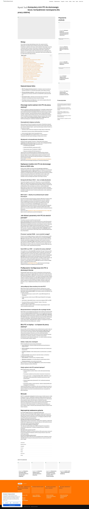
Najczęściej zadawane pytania (28, 81)
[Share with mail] (16, 34)
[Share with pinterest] (16, 22)
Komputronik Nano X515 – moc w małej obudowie (31, 65)
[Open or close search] (85, 1)
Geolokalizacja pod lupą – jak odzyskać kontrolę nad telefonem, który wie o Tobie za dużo (64, 108)
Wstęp (24, 56)
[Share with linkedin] (16, 29)
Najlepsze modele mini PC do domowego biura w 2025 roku (33, 63)
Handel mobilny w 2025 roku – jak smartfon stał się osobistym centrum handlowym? (63, 112)
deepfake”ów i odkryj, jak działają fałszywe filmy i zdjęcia (39, 210)
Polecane (20, 483)
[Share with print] (16, 36)
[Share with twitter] (16, 20)
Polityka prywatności (34, 506)
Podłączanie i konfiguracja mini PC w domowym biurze (32, 72)
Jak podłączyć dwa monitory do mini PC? (30, 73)
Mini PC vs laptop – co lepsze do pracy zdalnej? (31, 76)
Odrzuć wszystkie (15, 502)
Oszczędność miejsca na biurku (28, 61)
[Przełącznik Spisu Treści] (50, 55)
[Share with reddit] (16, 27)
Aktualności (23, 442)
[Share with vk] (16, 31)
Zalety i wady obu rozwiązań (28, 77)
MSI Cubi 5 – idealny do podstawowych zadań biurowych (33, 66)
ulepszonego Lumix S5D (32, 262)
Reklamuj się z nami (27, 506)
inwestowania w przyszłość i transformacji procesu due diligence (38, 159)
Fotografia (22, 446)
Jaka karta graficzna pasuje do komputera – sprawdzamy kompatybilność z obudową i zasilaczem (64, 105)
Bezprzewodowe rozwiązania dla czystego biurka (31, 74)
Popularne (25, 483)
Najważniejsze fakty (26, 58)
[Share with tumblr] (16, 24)
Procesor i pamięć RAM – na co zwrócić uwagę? (31, 69)
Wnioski (24, 80)
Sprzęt (22, 455)
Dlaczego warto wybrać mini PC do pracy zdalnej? (32, 59)
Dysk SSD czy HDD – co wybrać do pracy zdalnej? (31, 70)
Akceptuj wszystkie (12, 505)
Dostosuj (6, 502)
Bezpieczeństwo (23, 444)
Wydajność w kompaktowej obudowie (29, 62)
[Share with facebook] (16, 17)
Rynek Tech (22, 7)
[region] (12, 500)
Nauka (22, 451)
